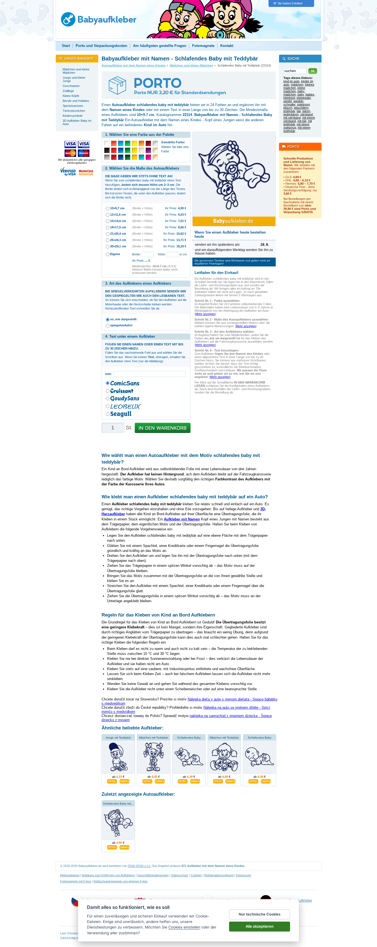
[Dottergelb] (134, 157)
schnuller (289, 104)
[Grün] (127, 150)
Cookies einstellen (184, 927)
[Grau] (107, 157)
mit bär (302, 121)
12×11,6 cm (118, 214)
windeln (298, 101)
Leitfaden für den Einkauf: (217, 273)
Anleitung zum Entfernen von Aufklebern (108, 875)
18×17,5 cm (118, 227)
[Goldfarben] (155, 150)
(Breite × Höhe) (142, 208)
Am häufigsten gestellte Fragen (159, 46)
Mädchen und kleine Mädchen (191, 65)
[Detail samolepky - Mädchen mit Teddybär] (147, 780)
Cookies (196, 875)
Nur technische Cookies (259, 914)
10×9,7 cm (117, 208)
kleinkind (289, 97)
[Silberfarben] (155, 143)
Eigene (115, 254)
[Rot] (114, 150)
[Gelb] (134, 150)
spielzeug (303, 104)
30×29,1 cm (118, 246)
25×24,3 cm (118, 240)
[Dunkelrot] (114, 157)
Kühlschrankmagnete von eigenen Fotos (121, 881)
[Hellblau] (121, 143)
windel (287, 101)
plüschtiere (301, 107)
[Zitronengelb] (134, 143)
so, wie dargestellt (123, 319)
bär (299, 111)
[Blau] (121, 150)
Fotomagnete (203, 46)
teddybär (289, 111)
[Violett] (148, 150)
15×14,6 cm (118, 221)
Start (66, 46)
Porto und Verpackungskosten (101, 46)
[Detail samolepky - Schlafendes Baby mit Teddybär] (112, 846)
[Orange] (141, 143)
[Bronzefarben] (155, 157)
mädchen (297, 84)
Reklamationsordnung (218, 875)
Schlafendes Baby (189, 737)
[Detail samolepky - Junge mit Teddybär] (112, 780)
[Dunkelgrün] (127, 157)
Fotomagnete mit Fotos (75, 881)
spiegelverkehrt (121, 325)
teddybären (291, 114)
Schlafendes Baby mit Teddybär (123, 803)
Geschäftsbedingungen (153, 875)
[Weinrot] (148, 143)
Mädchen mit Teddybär (153, 737)
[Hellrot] (114, 143)
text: (109, 373)
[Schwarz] (107, 150)
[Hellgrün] (127, 143)
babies (310, 94)
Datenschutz (179, 875)
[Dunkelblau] (121, 157)
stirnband (306, 114)
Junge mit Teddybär (118, 737)
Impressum (243, 875)
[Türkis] (141, 157)
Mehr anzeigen (205, 314)
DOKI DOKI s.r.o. (139, 865)
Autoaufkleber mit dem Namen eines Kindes (134, 65)
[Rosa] (148, 157)
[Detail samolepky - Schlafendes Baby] (183, 780)
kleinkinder (304, 97)
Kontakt (226, 46)
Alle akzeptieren (260, 926)
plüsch (287, 107)
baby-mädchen (294, 92)
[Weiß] (107, 143)
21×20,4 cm (118, 233)
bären (306, 111)
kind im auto (291, 81)
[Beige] (141, 150)
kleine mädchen (294, 89)
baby (301, 94)
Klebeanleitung (69, 875)
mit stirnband (292, 117)
